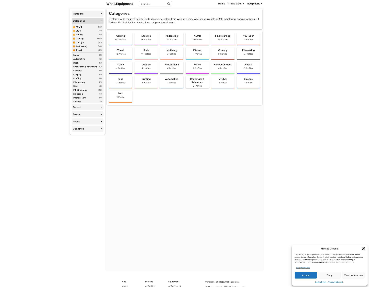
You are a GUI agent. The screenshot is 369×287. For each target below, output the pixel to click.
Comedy (87, 70)
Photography (87, 97)
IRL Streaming (87, 90)
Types (76, 121)
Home (221, 3)
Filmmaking (87, 82)
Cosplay (87, 74)
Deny (329, 275)
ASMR (89, 27)
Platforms (78, 13)
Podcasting (89, 46)
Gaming (89, 38)
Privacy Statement (335, 282)
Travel (89, 50)
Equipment (253, 3)
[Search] (168, 3)
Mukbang (87, 94)
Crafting (87, 78)
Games (77, 107)
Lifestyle (89, 42)
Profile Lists (235, 3)
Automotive (87, 59)
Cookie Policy (320, 282)
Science (87, 101)
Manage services (303, 268)
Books (87, 63)
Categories (79, 20)
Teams (76, 114)
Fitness (89, 34)
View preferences (353, 275)
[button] (363, 248)
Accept (306, 275)
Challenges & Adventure (87, 66)
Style (89, 30)
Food (87, 86)
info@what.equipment (229, 282)
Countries (78, 128)
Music (87, 55)
